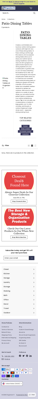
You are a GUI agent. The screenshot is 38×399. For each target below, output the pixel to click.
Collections (10, 19)
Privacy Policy (6, 340)
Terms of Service (7, 329)
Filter (7, 146)
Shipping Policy (7, 335)
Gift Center (22, 340)
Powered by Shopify (23, 395)
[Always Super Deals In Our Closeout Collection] (19, 180)
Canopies (25, 134)
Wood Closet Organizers (27, 335)
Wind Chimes (25, 129)
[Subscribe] (31, 258)
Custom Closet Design (26, 329)
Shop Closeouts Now (19, 201)
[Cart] (31, 8)
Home (3, 19)
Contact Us (5, 327)
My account (5, 343)
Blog (20, 327)
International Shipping (9, 338)
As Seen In (22, 343)
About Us (22, 332)
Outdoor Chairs (25, 131)
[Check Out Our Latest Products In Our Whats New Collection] (19, 217)
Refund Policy (6, 332)
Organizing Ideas (24, 338)
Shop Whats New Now (19, 237)
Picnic (25, 126)
